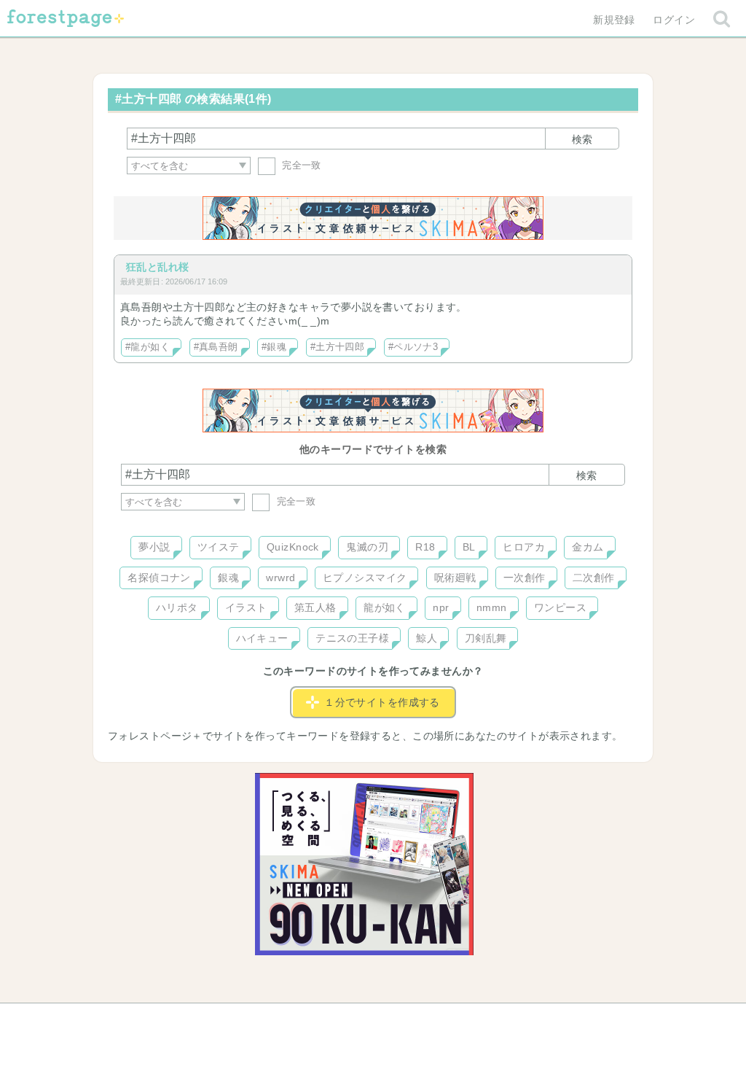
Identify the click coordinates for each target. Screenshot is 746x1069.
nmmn (491, 607)
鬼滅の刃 (367, 547)
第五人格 (315, 607)
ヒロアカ (524, 547)
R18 (425, 547)
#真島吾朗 (216, 347)
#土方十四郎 (337, 347)
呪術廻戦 (455, 577)
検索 (582, 139)
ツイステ (218, 547)
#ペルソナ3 (413, 347)
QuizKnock (293, 547)
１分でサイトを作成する (382, 702)
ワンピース (560, 607)
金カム (587, 547)
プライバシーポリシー (530, 1019)
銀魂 (228, 577)
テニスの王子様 (352, 638)
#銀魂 (274, 347)
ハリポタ (177, 607)
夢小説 (154, 547)
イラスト (246, 607)
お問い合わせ (268, 1019)
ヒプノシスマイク (365, 577)
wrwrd (280, 577)
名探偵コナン (159, 577)
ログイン (674, 20)
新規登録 (614, 20)
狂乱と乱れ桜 (157, 267)
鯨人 (426, 638)
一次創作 (524, 577)
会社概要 (429, 1019)
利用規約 (352, 1019)
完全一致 (300, 165)
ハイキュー (262, 638)
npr (441, 607)
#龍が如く (147, 347)
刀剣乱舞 (486, 638)
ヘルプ (186, 1019)
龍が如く (385, 607)
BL (469, 547)
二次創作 (594, 577)
